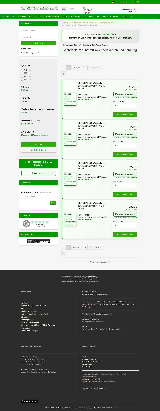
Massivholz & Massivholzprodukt (34, 135)
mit (88, 319)
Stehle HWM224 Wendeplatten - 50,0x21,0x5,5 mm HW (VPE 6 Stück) (92, 206)
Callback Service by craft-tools (33, 306)
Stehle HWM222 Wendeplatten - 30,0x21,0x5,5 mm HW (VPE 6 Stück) (92, 126)
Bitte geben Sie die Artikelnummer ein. (36, 192)
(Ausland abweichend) (85, 99)
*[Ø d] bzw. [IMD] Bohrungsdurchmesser (37, 109)
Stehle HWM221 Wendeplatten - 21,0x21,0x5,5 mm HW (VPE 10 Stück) (92, 86)
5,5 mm (24, 101)
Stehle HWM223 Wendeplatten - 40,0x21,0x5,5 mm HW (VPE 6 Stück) (92, 166)
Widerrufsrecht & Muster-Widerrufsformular (39, 325)
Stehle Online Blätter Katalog (91, 362)
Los (52, 203)
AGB (23, 309)
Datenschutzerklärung (30, 322)
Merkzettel (135, 2)
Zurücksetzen (38, 150)
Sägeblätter (8, 17)
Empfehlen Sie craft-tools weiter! (95, 389)
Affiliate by (89, 359)
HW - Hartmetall (27, 124)
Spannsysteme (53, 17)
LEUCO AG (85, 379)
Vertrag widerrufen (29, 401)
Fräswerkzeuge (25, 17)
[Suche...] (86, 9)
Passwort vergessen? (30, 53)
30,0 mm (27, 73)
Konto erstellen (27, 49)
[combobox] (95, 67)
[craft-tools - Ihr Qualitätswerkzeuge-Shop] (39, 8)
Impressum (25, 328)
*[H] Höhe (25, 87)
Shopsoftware (93, 408)
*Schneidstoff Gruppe (30, 121)
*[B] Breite (25, 66)
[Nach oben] (153, 407)
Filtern (38, 144)
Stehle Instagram (88, 364)
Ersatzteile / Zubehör (107, 17)
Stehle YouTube (87, 367)
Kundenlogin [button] (123, 2)
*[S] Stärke (25, 98)
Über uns (24, 317)
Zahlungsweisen (27, 320)
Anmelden (38, 43)
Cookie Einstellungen (29, 331)
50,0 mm (27, 79)
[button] (64, 67)
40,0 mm (27, 76)
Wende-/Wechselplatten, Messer (79, 17)
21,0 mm (27, 70)
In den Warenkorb (125, 114)
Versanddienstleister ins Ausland (34, 314)
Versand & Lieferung (29, 311)
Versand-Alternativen (28, 369)
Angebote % (127, 17)
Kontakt (24, 303)
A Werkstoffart (27, 132)
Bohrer (39, 17)
